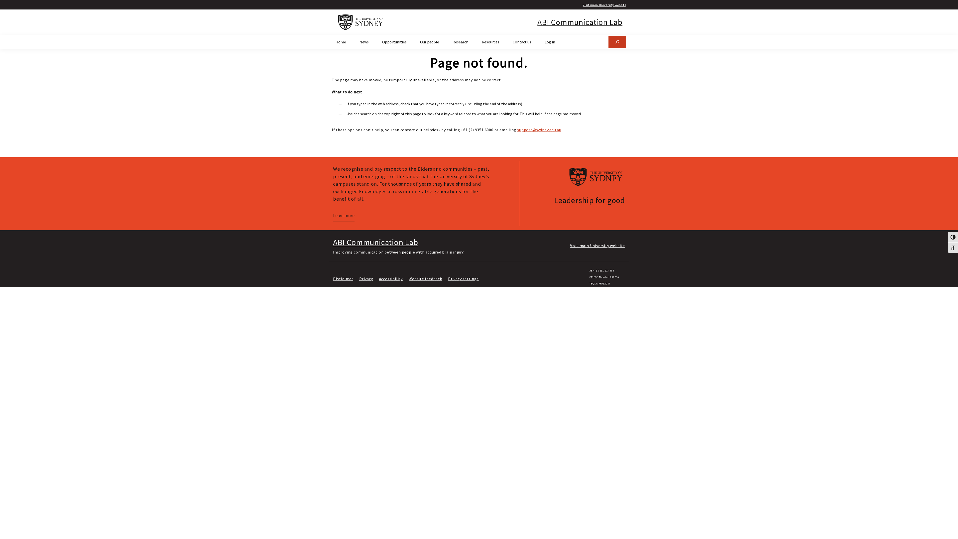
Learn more (344, 215)
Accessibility (391, 278)
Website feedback (425, 278)
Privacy (366, 278)
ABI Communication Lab (579, 22)
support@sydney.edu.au (539, 129)
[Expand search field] (617, 42)
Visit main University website (604, 5)
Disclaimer (343, 278)
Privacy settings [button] (463, 278)
